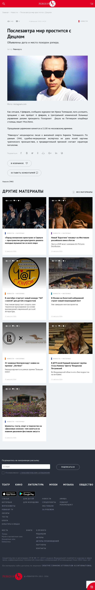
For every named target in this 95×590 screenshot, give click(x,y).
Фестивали (48, 506)
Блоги (5, 520)
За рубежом (48, 510)
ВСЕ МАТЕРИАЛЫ (84, 192)
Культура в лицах (11, 524)
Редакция (41, 534)
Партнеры (41, 545)
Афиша (63, 499)
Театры (4, 534)
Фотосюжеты (8, 506)
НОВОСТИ (84, 21)
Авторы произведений (47, 541)
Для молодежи (31, 502)
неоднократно (27, 135)
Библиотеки (6, 542)
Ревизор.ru (17, 49)
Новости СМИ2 (8, 181)
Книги (29, 530)
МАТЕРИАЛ (20, 233)
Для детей (28, 499)
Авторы (40, 537)
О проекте (41, 530)
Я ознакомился (12, 473)
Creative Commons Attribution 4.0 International (67, 566)
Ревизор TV (7, 510)
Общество (86, 484)
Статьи (5, 499)
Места (5, 530)
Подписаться (68, 467)
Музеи (53, 484)
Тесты (5, 517)
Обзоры (5, 513)
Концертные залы (8, 539)
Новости (14, 12)
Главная (5, 12)
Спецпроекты (49, 502)
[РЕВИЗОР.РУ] (47, 3)
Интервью (7, 502)
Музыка (68, 484)
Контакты (41, 548)
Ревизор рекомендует (66, 503)
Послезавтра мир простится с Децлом (36, 12)
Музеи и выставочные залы (12, 536)
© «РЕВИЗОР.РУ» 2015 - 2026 (36, 576)
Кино (18, 484)
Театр (6, 484)
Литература (36, 484)
